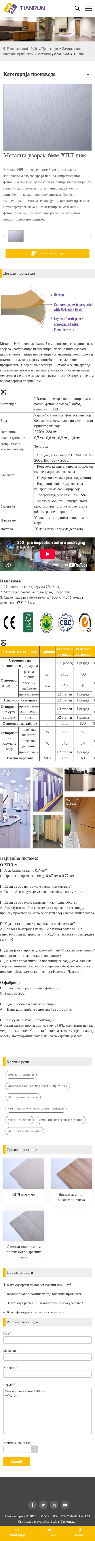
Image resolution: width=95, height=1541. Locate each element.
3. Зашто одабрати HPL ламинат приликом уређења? (43, 1303)
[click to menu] (88, 8)
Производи (49, 49)
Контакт (80, 1535)
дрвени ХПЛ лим (19, 1120)
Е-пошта (49, 1535)
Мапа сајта (52, 1521)
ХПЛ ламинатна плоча (23, 1097)
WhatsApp (17, 1535)
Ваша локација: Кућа (22, 49)
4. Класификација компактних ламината (33, 1312)
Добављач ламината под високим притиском (38, 1086)
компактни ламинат (21, 1074)
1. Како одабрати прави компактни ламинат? (37, 1285)
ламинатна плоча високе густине (61, 1120)
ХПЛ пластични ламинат (25, 1131)
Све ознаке (68, 1521)
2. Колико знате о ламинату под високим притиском (42, 1294)
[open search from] (77, 8)
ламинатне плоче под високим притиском (36, 1108)
